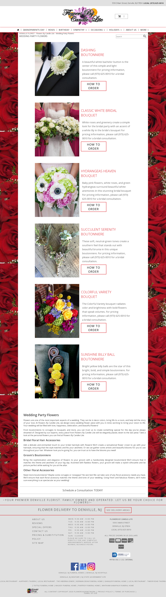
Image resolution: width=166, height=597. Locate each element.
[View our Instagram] (91, 570)
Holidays (114, 30)
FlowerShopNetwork (85, 592)
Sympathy (78, 30)
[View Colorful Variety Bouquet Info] (57, 311)
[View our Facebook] (75, 570)
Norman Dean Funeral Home (89, 581)
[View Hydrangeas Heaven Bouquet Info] (57, 190)
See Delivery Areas (118, 510)
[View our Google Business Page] (83, 570)
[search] (145, 36)
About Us (131, 30)
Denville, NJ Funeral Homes (71, 573)
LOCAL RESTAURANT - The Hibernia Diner (56, 581)
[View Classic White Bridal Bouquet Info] (57, 129)
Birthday (64, 30)
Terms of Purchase (125, 592)
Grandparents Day (33, 30)
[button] (121, 16)
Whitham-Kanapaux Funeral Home (118, 585)
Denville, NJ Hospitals (96, 573)
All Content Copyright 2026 (59, 592)
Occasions (97, 30)
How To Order (93, 86)
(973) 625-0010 (157, 3)
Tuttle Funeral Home (44, 585)
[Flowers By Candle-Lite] (83, 16)
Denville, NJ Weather (69, 577)
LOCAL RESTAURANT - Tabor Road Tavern (147, 581)
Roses (51, 30)
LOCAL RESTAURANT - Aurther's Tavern (18, 581)
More (143, 30)
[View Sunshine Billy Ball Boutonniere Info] (57, 371)
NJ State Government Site (94, 577)
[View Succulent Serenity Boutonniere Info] (57, 250)
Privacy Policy (105, 592)
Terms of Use (90, 593)
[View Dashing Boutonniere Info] (57, 69)
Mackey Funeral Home (66, 585)
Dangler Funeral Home (116, 581)
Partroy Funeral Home (89, 585)
